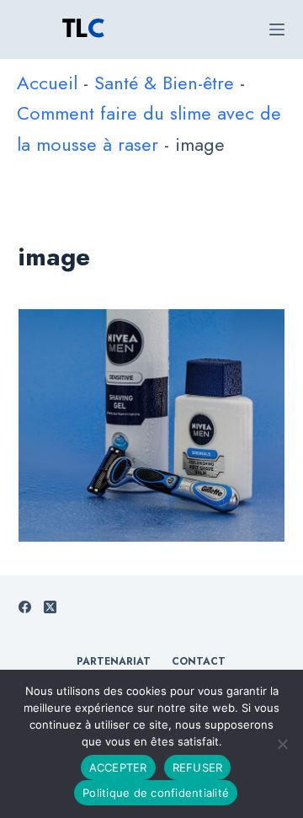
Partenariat (114, 662)
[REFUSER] (282, 743)
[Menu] (276, 29)
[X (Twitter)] (50, 607)
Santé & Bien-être (164, 82)
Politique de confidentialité (155, 792)
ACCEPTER (118, 767)
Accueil (47, 82)
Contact (199, 662)
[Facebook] (25, 607)
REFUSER (198, 767)
